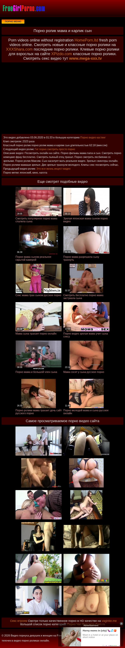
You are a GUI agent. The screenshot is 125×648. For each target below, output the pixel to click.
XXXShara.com (19, 49)
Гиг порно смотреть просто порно (55, 149)
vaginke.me (109, 620)
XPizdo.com (61, 54)
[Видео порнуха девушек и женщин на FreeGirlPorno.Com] (24, 8)
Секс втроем (18, 620)
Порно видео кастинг (93, 137)
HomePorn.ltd (86, 40)
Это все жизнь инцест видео (53, 168)
